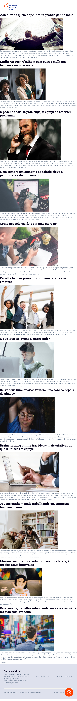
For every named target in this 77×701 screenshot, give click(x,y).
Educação (59, 676)
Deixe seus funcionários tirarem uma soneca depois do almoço (37, 391)
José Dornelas (40, 676)
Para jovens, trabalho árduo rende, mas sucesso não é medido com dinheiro (38, 610)
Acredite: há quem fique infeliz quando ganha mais (36, 15)
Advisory (50, 676)
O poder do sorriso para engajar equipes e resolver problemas (35, 113)
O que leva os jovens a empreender (25, 339)
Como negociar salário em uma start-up (28, 224)
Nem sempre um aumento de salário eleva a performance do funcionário (31, 173)
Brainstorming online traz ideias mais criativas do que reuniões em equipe (36, 447)
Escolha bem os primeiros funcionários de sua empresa (33, 280)
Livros (70, 679)
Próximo (4, 663)
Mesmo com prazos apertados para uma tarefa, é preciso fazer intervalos (34, 563)
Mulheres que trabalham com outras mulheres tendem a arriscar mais (33, 63)
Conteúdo (68, 676)
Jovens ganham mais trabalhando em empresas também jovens (34, 505)
